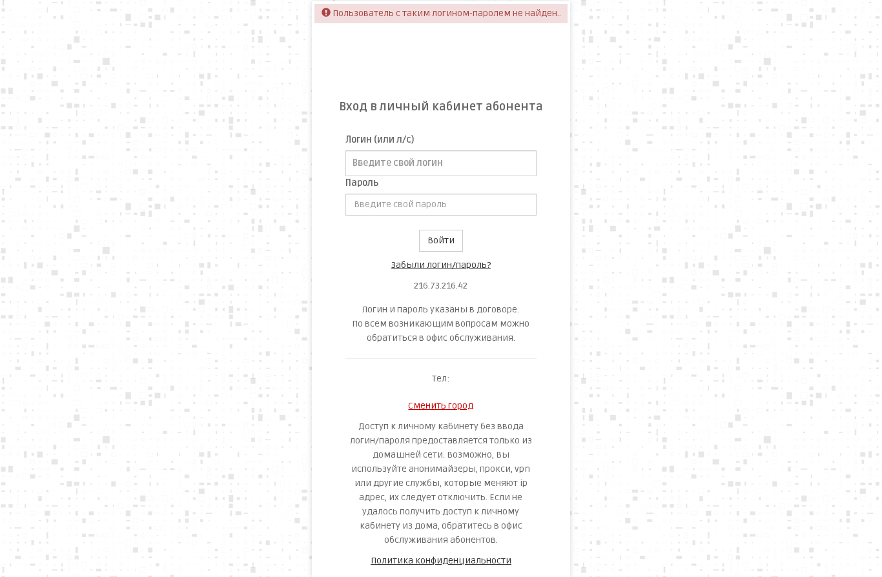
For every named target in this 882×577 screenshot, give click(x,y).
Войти (441, 240)
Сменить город (440, 405)
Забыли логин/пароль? (441, 264)
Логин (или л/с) (379, 139)
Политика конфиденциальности (441, 560)
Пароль (361, 182)
